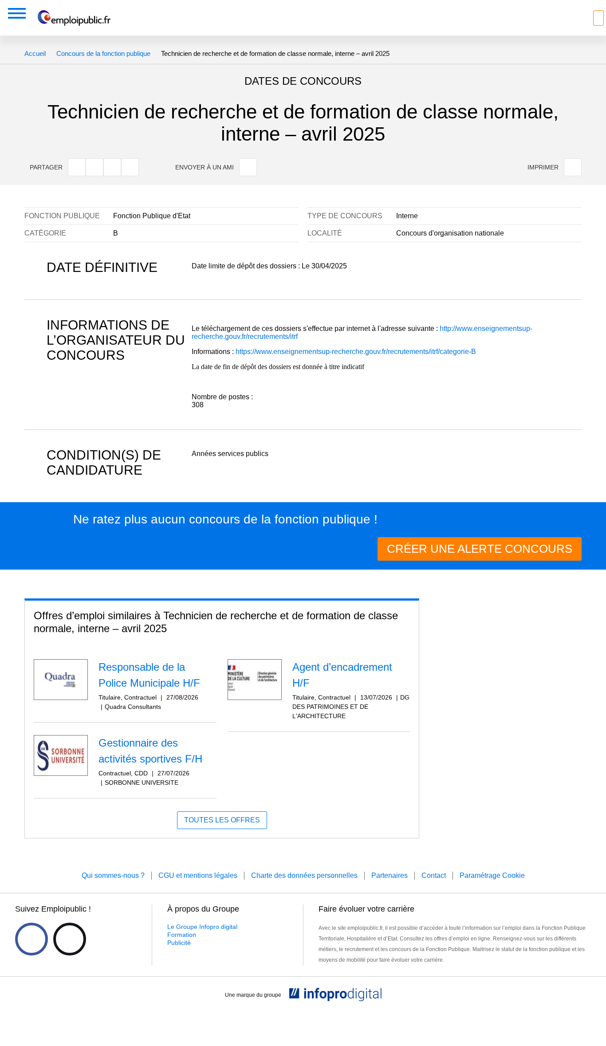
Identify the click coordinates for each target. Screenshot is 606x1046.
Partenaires (389, 875)
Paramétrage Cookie (492, 875)
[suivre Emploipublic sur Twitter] (69, 939)
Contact (433, 875)
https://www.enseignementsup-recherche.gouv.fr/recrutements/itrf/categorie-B (356, 351)
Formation (181, 934)
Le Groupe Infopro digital (202, 926)
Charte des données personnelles (304, 875)
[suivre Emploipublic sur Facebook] (31, 939)
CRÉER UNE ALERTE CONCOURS (479, 548)
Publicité (179, 942)
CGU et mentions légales (197, 875)
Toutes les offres (222, 820)
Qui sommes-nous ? (113, 875)
